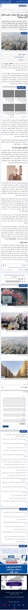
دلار (2, 140)
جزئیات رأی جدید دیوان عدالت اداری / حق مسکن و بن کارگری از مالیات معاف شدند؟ (14, 492)
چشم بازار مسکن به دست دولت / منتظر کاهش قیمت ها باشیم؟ (15, 379)
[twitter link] (19, 604)
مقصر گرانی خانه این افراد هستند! (21, 307)
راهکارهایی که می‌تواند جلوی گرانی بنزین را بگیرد (17, 498)
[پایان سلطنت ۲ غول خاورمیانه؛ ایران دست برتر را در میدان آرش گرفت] (22, 279)
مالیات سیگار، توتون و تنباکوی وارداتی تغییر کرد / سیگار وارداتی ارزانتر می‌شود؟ (14, 444)
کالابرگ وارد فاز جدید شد (21, 519)
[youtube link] (4, 604)
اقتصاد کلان (24, 265)
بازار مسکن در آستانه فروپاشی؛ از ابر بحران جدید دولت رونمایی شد (21, 100)
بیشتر (2, 505)
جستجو (21, 592)
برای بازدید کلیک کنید (14, 584)
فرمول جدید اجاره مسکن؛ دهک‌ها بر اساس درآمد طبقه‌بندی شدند (9, 100)
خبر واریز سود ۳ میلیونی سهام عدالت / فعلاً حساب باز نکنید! (15, 526)
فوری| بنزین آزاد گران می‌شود (21, 470)
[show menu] (1, 5)
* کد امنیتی (23, 418)
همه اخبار (8, 592)
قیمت (25, 201)
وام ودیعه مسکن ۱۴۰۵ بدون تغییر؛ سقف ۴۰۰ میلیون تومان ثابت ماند (8, 114)
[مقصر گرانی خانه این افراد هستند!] (14, 297)
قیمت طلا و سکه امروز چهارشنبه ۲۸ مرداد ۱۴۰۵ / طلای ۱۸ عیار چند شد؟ (15, 513)
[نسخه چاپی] (3, 265)
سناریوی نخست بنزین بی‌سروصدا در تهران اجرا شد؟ (17, 475)
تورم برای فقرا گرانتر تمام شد (21, 541)
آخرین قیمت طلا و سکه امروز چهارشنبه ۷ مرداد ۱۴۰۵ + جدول (15, 536)
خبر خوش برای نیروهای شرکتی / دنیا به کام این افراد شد (16, 447)
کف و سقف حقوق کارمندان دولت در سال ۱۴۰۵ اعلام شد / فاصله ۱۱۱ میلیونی (14, 455)
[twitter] (20, 279)
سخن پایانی (21, 60)
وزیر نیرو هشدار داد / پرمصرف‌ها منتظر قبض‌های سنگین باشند (15, 464)
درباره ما (17, 592)
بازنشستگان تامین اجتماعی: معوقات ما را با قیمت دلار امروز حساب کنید (13, 459)
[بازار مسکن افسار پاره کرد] (14, 345)
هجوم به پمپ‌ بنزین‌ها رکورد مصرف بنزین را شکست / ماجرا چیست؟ (14, 462)
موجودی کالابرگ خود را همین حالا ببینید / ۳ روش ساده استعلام (15, 516)
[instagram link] (9, 604)
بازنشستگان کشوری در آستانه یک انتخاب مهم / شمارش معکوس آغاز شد (14, 532)
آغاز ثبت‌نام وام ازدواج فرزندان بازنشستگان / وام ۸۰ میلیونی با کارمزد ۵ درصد (14, 501)
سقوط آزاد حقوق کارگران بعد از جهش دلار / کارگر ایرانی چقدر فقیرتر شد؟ (14, 487)
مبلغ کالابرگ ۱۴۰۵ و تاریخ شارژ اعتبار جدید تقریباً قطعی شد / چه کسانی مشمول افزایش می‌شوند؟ (15, 435)
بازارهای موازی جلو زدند (18, 57)
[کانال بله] (13, 569)
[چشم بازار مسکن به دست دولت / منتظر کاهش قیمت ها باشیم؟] (14, 370)
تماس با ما (13, 592)
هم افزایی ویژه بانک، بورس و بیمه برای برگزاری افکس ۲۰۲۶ (15, 539)
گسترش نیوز (24, 140)
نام (24, 407)
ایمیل (24, 412)
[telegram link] (14, 604)
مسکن (5, 132)
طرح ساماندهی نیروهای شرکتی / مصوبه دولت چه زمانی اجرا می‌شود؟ (14, 472)
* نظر (24, 396)
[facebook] (24, 279)
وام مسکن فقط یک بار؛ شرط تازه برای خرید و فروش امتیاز (20, 113)
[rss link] (23, 604)
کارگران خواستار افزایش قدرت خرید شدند (19, 495)
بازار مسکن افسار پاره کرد (23, 355)
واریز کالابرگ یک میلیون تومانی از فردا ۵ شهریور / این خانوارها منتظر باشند (14, 483)
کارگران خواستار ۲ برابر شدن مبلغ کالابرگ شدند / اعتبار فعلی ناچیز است (15, 451)
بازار (26, 84)
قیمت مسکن (21, 275)
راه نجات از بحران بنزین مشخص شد (19, 529)
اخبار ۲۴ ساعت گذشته (14, 594)
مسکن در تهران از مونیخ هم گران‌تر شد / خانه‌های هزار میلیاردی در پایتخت (15, 523)
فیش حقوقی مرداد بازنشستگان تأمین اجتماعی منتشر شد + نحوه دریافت (13, 467)
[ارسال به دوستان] (5, 265)
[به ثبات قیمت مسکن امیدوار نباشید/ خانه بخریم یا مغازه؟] (14, 321)
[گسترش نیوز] (22, 5)
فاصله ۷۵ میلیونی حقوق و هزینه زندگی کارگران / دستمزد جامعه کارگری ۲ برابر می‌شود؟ (14, 479)
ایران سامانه (11, 602)
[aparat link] (14, 608)
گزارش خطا (23, 387)
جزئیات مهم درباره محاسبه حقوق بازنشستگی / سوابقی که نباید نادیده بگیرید (14, 439)
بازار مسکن (10, 275)
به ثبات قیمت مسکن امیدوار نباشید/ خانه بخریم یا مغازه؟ (17, 331)
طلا (16, 185)
